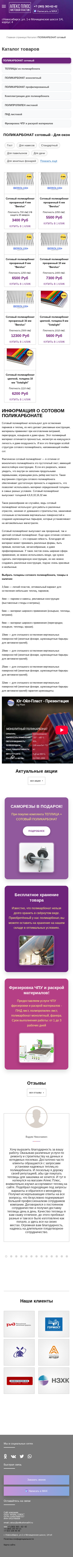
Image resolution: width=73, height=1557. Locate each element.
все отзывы (35, 1092)
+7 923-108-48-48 (12, 1531)
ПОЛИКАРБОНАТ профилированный (27, 87)
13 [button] (67, 1256)
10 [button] (52, 1256)
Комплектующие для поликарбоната (27, 96)
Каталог (32, 37)
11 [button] (57, 1256)
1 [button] (6, 1256)
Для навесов (26, 145)
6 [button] (31, 1256)
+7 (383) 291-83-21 (12, 1529)
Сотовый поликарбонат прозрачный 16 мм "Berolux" (20, 321)
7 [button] (36, 1256)
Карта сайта (9, 1545)
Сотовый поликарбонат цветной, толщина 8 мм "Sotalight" (54, 321)
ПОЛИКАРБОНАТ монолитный (23, 77)
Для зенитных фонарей (21, 160)
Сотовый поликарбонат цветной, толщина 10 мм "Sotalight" (20, 378)
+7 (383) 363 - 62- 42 (17, 1527)
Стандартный (49, 145)
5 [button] (26, 1256)
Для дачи (39, 153)
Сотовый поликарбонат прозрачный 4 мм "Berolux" (20, 202)
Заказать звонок (36, 1479)
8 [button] (41, 1256)
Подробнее (36, 831)
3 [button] (16, 1256)
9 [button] (46, 1256)
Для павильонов (17, 153)
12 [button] (62, 1256)
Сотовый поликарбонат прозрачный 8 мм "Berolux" (20, 263)
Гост (9, 145)
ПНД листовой (13, 114)
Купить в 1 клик (20, 226)
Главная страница (16, 37)
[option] (36, 1177)
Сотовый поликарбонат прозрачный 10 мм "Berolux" (54, 263)
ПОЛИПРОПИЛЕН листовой (21, 105)
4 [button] (21, 1256)
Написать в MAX (46, 11)
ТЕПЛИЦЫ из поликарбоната (22, 68)
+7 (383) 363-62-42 (45, 6)
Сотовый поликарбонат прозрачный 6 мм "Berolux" (54, 202)
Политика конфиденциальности (19, 1539)
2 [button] (11, 1256)
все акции (35, 781)
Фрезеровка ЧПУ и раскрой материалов (29, 123)
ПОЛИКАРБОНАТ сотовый (18, 60)
